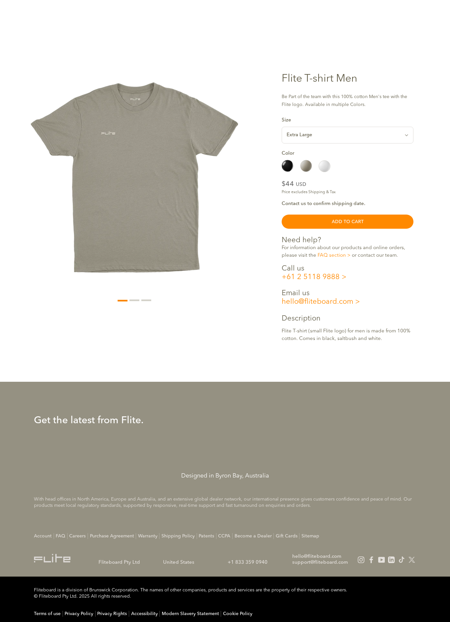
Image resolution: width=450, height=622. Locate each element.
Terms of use (47, 613)
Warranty (147, 536)
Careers (77, 536)
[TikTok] (401, 560)
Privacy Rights (112, 613)
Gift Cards (286, 536)
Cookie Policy (237, 613)
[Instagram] (361, 560)
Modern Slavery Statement (190, 613)
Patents (206, 536)
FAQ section (332, 255)
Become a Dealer (253, 536)
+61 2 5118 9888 (311, 277)
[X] (411, 560)
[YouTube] (381, 560)
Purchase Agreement (112, 536)
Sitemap (310, 536)
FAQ (60, 536)
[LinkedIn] (391, 560)
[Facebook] (371, 560)
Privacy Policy (79, 613)
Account (43, 536)
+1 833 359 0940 (247, 562)
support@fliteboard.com (320, 562)
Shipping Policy (178, 536)
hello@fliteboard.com (317, 301)
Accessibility (144, 613)
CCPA (224, 536)
